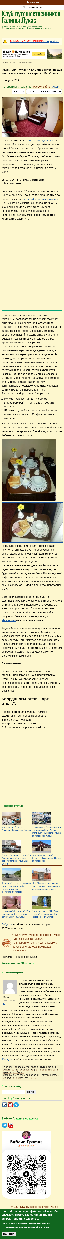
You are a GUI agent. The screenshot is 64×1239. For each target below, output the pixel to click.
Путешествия (48, 1066)
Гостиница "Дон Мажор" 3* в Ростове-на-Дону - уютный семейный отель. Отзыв (16, 914)
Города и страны (49, 1069)
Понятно (8, 1234)
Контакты (31, 1077)
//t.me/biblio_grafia (4, 1125)
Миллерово (9, 620)
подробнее (34, 41)
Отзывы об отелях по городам (21, 1074)
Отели (55, 86)
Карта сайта (21, 1066)
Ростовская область (44, 91)
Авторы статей (50, 1074)
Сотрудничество (13, 1077)
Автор (34, 1066)
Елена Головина (21, 86)
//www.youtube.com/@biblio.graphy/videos (11, 1125)
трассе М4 (41, 199)
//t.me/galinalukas (16, 1105)
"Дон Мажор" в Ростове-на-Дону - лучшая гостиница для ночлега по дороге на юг (46, 886)
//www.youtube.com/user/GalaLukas (10, 1105)
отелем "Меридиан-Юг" (41, 140)
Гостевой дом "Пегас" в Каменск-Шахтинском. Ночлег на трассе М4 (46, 858)
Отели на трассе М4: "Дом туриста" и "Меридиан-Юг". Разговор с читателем (45, 914)
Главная (8, 1066)
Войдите (7, 924)
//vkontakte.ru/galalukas (4, 1105)
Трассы (18, 91)
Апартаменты (20, 1069)
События (18, 1072)
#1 (4, 1004)
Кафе (34, 1069)
